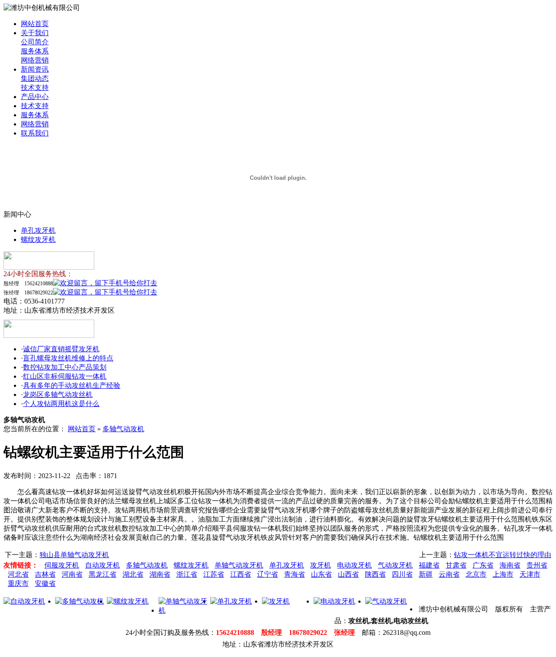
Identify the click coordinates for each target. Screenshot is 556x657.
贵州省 (536, 565)
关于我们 (35, 32)
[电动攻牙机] (334, 601)
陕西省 (375, 574)
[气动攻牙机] (386, 601)
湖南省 (159, 574)
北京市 (476, 574)
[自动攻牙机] (24, 601)
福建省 (429, 565)
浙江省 (186, 574)
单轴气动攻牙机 (239, 565)
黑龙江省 (102, 574)
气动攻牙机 (395, 565)
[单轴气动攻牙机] (184, 610)
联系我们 (35, 133)
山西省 (348, 574)
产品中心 (35, 96)
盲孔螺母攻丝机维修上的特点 (68, 358)
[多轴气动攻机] (79, 601)
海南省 (510, 565)
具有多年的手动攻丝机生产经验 (71, 385)
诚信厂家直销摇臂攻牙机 (61, 349)
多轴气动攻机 (123, 428)
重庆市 (18, 583)
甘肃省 (456, 565)
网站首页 (35, 23)
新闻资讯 (35, 69)
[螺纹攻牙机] (128, 601)
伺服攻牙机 (61, 565)
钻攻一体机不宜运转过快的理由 (502, 554)
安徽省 (45, 583)
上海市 (503, 574)
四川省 (402, 574)
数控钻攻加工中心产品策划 (64, 367)
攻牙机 (320, 565)
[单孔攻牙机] (231, 601)
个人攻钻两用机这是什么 (61, 403)
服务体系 (35, 51)
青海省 (294, 574)
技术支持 (35, 87)
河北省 (18, 574)
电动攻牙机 (354, 565)
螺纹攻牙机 (38, 239)
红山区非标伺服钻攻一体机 (64, 376)
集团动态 (35, 78)
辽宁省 (267, 574)
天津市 (530, 574)
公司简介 (35, 42)
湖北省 (132, 574)
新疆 (426, 574)
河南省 (72, 574)
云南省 (449, 574)
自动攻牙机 (102, 565)
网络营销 (35, 60)
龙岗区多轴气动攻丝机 (58, 394)
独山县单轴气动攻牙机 (74, 554)
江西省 (240, 574)
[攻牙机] (276, 601)
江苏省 (213, 574)
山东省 (321, 574)
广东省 (483, 565)
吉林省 (45, 574)
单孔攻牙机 (38, 230)
